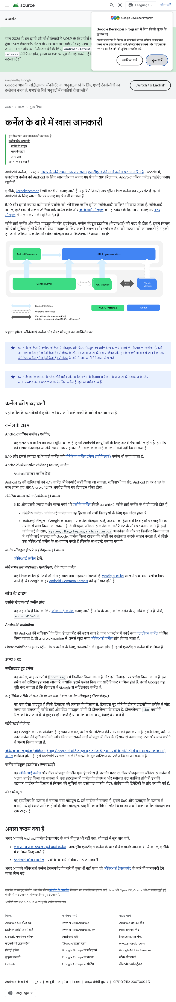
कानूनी (50, 982)
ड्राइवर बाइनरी (12, 957)
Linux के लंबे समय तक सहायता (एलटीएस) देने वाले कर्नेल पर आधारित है (92, 172)
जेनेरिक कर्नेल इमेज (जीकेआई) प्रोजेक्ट (43, 358)
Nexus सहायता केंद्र (130, 937)
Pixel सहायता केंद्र (129, 930)
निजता (76, 982)
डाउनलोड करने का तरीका (19, 937)
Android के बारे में (16, 982)
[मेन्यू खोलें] (7, 5)
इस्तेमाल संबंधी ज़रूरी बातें (19, 930)
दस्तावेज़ (11, 19)
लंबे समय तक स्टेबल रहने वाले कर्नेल (40, 847)
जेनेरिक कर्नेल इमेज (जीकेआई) (88, 457)
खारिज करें (129, 60)
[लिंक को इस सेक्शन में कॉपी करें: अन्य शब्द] (25, 659)
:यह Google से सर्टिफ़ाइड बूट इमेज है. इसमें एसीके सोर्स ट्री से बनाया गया (78, 751)
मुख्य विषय (36, 107)
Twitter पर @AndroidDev (78, 930)
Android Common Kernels (68, 581)
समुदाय (36, 982)
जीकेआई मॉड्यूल (91, 210)
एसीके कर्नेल (82, 505)
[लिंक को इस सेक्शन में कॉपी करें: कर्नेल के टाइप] (33, 425)
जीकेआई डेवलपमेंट (117, 868)
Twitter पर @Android (75, 923)
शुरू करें (157, 60)
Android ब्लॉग (70, 937)
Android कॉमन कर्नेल (29, 860)
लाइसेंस (63, 982)
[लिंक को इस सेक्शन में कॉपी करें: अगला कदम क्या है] (48, 829)
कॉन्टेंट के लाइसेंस (59, 890)
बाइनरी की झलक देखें (17, 943)
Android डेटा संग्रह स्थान (19, 923)
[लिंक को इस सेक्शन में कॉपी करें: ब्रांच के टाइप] (30, 593)
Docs (21, 107)
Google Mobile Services (135, 950)
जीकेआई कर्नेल (25, 559)
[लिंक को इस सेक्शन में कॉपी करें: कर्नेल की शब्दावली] (49, 404)
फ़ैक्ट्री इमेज (12, 950)
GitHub (10, 964)
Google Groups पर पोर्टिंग (78, 964)
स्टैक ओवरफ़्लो (127, 957)
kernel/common (27, 191)
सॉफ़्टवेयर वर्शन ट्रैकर (130, 964)
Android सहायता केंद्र (131, 923)
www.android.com (132, 943)
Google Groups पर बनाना (78, 957)
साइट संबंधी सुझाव (96, 982)
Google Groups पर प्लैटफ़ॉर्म (79, 950)
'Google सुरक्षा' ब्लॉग (74, 943)
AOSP (8, 107)
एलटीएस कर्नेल (113, 576)
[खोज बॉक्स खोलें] (111, 5)
